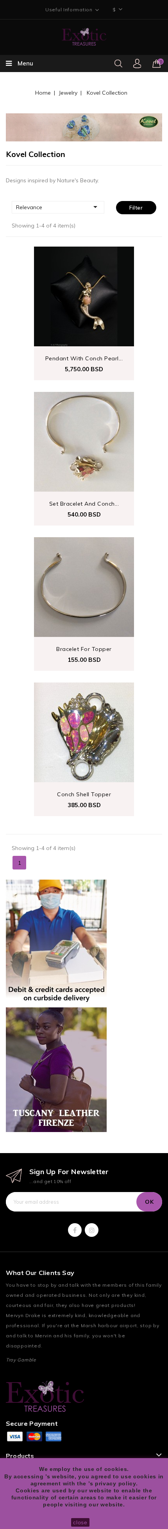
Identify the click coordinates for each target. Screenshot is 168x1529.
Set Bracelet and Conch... (84, 503)
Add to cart (47, 274)
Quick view (47, 259)
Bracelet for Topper (84, 649)
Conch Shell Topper (84, 794)
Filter (136, 208)
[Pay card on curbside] (56, 942)
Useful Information (69, 9)
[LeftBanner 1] (56, 1069)
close (80, 1522)
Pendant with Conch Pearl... (84, 358)
